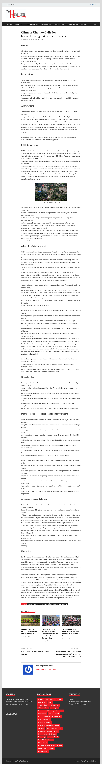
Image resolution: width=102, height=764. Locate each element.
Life (61, 728)
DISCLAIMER (11, 714)
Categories (59, 24)
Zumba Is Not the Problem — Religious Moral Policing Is (29, 631)
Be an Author (32, 24)
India (39, 719)
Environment (44, 604)
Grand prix (46, 716)
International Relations (45, 725)
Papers (84, 24)
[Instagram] (93, 5)
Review (50, 737)
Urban (40, 748)
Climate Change (33, 604)
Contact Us (73, 24)
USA (45, 748)
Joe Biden (41, 728)
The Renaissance (22, 761)
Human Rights (56, 716)
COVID (40, 708)
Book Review (42, 702)
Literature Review (52, 731)
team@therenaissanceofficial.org (81, 701)
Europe (51, 714)
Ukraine (59, 745)
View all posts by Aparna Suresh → (47, 670)
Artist (52, 699)
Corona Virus (54, 705)
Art (47, 699)
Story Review (42, 743)
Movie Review (42, 734)
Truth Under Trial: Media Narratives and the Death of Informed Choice (71, 632)
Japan (57, 725)
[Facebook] (91, 5)
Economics (59, 711)
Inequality (46, 719)
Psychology (41, 737)
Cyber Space (54, 708)
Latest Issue (46, 24)
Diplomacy (50, 711)
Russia (56, 737)
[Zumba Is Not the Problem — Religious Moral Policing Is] (30, 627)
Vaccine (51, 748)
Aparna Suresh (39, 39)
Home (9, 24)
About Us (18, 24)
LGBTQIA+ (54, 728)
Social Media (42, 740)
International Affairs (44, 722)
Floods (57, 714)
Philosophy (52, 734)
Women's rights (43, 751)
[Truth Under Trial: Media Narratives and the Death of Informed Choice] (71, 627)
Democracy (41, 711)
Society (50, 740)
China (50, 702)
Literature (41, 731)
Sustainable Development (59, 604)
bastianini (59, 699)
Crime (46, 708)
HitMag (93, 761)
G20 (39, 716)
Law (48, 728)
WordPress (85, 761)
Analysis (41, 699)
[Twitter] (96, 5)
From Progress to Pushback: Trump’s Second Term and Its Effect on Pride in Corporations (50, 633)
